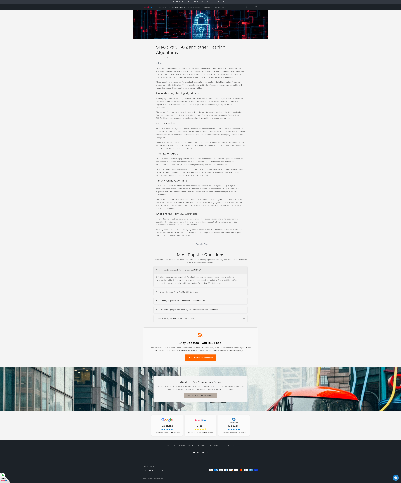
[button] (161, 7)
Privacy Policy (170, 478)
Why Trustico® (179, 445)
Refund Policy (210, 478)
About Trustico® (193, 445)
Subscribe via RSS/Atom (202, 358)
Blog (223, 445)
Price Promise (206, 445)
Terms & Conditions (183, 478)
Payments (230, 445)
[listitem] (200, 276)
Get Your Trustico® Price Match (200, 395)
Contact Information (197, 478)
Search (169, 445)
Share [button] (160, 63)
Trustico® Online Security (155, 478)
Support (217, 445)
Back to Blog (202, 244)
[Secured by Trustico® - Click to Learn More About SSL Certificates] (5, 477)
